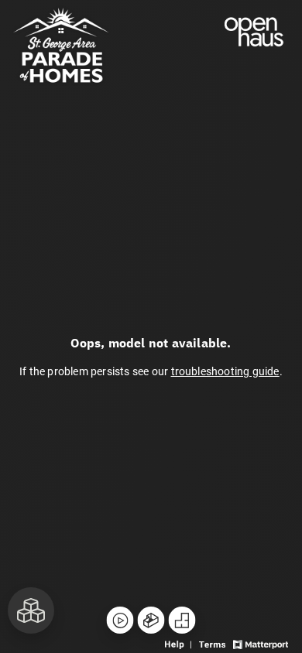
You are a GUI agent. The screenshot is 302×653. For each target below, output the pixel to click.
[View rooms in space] (31, 610)
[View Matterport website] (260, 643)
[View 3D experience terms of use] (213, 643)
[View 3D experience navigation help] (180, 643)
